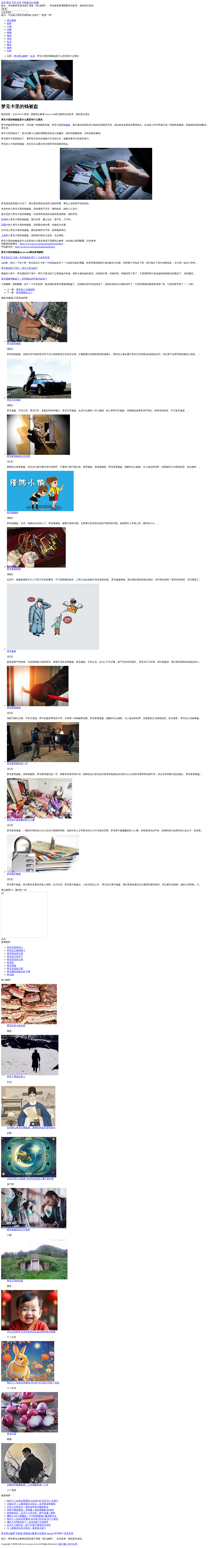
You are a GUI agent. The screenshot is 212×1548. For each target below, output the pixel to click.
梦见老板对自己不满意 (18, 1229)
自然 (9, 50)
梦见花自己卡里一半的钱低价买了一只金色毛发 (25, 257)
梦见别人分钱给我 (25, 289)
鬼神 (9, 47)
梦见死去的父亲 (15, 959)
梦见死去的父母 (15, 953)
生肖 (3, 2)
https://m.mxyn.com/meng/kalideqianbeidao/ (35, 247)
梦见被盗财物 (14, 569)
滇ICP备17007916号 (68, 1544)
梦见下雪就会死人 (16, 1076)
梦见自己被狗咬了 (16, 950)
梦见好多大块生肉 (16, 1025)
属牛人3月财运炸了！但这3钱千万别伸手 (27, 1522)
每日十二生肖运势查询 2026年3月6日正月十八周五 (32, 1519)
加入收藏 (34, 2)
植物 (9, 32)
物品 (9, 35)
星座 (8, 2)
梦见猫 (10, 974)
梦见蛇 (10, 962)
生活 (9, 41)
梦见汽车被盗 (14, 400)
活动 (9, 38)
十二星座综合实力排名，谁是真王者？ (26, 1528)
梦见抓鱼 (11, 965)
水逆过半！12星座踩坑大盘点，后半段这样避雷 (31, 1504)
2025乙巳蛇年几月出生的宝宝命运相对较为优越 (31, 1332)
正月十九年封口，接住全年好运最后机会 (27, 1507)
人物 (9, 26)
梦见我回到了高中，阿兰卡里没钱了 (19, 268)
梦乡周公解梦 (21, 56)
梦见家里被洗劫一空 (17, 763)
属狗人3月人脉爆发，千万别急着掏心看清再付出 (32, 1516)
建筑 (9, 44)
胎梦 (9, 23)
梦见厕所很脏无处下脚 (18, 971)
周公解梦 (11, 20)
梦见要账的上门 (24, 292)
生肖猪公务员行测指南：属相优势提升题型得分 (31, 1127)
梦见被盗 (11, 651)
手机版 (25, 2)
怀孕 (3, 219)
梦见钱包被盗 (14, 343)
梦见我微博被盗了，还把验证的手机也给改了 (24, 279)
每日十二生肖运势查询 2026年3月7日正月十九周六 (32, 1501)
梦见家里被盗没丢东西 (18, 456)
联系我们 (58, 1533)
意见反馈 (68, 1533)
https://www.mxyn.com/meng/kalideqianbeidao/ (41, 244)
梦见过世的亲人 (15, 947)
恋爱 (3, 225)
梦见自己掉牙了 (15, 956)
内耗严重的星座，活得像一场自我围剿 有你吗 (30, 1510)
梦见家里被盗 (14, 707)
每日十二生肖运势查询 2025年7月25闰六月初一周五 (33, 1383)
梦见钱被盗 (12, 512)
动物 (9, 29)
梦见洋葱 (11, 1434)
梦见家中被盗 (14, 874)
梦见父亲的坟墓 (15, 1281)
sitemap (50, 1533)
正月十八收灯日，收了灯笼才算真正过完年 (29, 1525)
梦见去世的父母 (15, 968)
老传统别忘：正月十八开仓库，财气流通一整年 (31, 1513)
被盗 (68, 125)
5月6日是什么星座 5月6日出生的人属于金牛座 (30, 1178)
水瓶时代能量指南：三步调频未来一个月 (27, 1485)
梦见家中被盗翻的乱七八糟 (21, 820)
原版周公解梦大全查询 (34, 1533)
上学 (3, 235)
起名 (19, 2)
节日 (14, 2)
